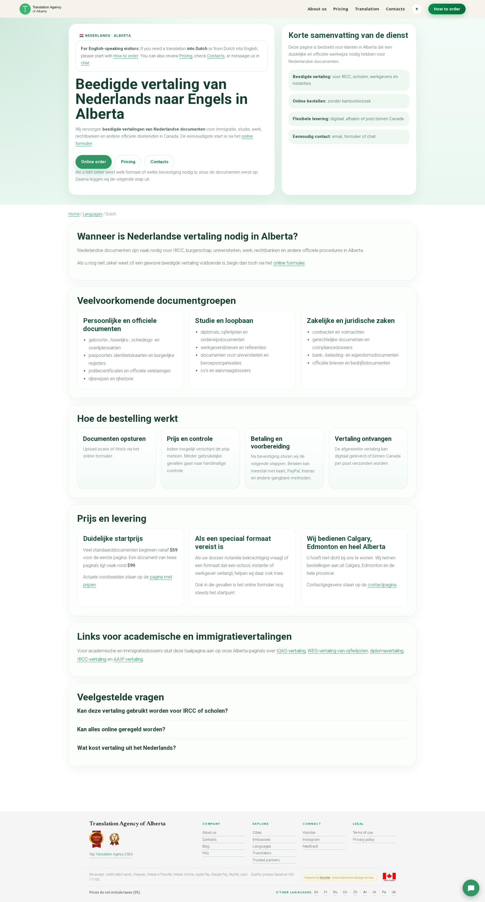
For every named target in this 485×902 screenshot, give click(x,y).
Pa (384, 892)
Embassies (262, 839)
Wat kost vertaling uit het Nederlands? (126, 747)
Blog (205, 846)
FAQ (205, 853)
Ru (335, 892)
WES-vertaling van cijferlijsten (338, 650)
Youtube (309, 832)
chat (85, 62)
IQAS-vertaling (291, 650)
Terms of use (363, 832)
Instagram (311, 839)
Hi (374, 892)
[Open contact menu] (471, 888)
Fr (325, 892)
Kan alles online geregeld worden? (121, 729)
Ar (365, 892)
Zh (355, 892)
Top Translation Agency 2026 (110, 854)
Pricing (340, 9)
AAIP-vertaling (128, 659)
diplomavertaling (386, 650)
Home (73, 214)
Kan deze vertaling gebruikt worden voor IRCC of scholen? (152, 710)
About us (317, 9)
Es (345, 892)
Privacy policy (363, 839)
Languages (92, 214)
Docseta (325, 877)
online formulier (289, 263)
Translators (262, 853)
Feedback (310, 846)
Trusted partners (266, 860)
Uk (394, 892)
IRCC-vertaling (91, 659)
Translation (367, 9)
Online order (93, 161)
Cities (257, 832)
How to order (447, 9)
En (316, 892)
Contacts (395, 9)
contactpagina (382, 584)
